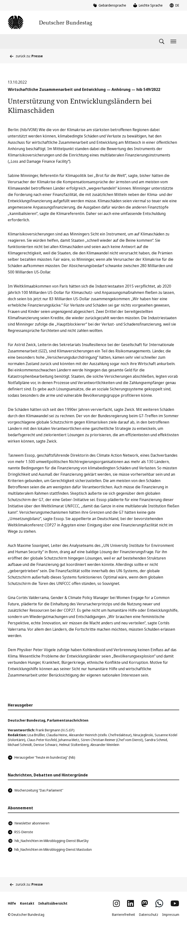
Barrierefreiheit (123, 914)
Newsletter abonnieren (32, 823)
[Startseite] (50, 22)
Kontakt (27, 903)
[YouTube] (174, 903)
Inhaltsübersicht (52, 903)
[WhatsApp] (159, 903)
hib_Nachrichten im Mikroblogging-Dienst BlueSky (52, 840)
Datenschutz (148, 914)
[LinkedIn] (130, 903)
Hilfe (12, 903)
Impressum (170, 914)
